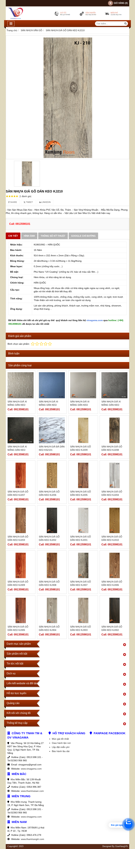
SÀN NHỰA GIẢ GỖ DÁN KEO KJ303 (80, 628)
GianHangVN (121, 846)
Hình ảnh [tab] (29, 236)
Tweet (29, 202)
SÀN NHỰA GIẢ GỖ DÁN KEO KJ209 (80, 448)
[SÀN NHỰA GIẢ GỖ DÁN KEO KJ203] (21, 520)
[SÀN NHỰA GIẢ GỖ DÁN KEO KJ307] (83, 565)
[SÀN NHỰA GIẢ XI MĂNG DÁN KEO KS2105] (52, 385)
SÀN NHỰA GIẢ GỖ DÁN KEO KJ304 (49, 628)
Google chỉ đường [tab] (83, 236)
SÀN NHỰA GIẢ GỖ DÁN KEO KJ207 (18, 493)
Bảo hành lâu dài (60, 751)
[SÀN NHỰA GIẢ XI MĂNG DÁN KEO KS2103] (114, 385)
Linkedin (46, 202)
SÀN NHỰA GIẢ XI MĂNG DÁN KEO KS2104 (79, 404)
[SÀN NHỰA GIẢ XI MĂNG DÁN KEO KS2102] (21, 430)
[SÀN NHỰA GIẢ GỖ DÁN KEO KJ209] (83, 430)
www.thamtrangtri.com (32, 839)
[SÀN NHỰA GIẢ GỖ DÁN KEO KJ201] (83, 520)
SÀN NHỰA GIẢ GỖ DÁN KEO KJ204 (111, 493)
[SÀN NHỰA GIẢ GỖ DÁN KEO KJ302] (114, 610)
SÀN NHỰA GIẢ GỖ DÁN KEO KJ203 (18, 538)
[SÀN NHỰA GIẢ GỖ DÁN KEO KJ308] (52, 565)
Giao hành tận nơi (61, 743)
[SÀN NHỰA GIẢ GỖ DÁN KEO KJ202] (52, 520)
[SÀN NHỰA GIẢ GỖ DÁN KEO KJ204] (114, 475)
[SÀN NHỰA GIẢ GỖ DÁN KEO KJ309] (21, 565)
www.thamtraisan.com (32, 791)
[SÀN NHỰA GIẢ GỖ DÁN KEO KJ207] (21, 475)
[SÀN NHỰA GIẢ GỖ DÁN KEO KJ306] (114, 565)
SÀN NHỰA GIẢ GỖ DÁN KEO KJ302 (111, 628)
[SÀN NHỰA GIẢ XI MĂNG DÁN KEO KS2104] (83, 385)
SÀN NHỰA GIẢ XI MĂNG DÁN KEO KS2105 (48, 404)
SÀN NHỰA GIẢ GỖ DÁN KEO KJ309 (18, 583)
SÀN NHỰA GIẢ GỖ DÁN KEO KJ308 (49, 583)
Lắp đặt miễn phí (60, 747)
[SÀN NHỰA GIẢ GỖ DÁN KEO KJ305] (21, 610)
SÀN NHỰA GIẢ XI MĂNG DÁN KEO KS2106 (17, 404)
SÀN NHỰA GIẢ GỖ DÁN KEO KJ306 (111, 583)
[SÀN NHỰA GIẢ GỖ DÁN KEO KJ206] (52, 475)
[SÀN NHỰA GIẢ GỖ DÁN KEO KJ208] (114, 430)
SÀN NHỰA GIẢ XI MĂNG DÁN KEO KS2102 (17, 450)
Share (13, 202)
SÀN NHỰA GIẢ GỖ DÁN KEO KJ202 (49, 538)
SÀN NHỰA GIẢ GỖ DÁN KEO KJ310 (111, 538)
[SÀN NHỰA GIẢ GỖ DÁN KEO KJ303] (83, 610)
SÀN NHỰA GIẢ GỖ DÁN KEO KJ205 (80, 493)
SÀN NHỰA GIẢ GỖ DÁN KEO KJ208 (111, 448)
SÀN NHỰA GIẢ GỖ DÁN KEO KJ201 (80, 538)
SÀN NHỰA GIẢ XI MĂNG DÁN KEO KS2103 (111, 404)
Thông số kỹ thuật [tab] (53, 236)
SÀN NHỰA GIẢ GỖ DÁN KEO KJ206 (49, 493)
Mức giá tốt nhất (60, 739)
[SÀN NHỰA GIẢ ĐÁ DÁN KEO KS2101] (52, 430)
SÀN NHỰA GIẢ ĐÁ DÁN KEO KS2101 (52, 448)
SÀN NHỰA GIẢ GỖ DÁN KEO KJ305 (18, 628)
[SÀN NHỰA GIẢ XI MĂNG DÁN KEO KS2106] (21, 385)
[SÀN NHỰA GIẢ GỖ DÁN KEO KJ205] (83, 475)
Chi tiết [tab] (13, 236)
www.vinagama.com (31, 768)
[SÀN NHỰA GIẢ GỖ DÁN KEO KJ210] (67, 97)
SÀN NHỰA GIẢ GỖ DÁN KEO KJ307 (80, 583)
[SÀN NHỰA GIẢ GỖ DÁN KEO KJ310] (114, 520)
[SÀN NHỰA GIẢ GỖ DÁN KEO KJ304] (52, 610)
